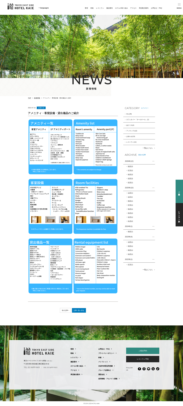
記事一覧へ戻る (79, 310)
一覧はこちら (148, 148)
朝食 (92, 8)
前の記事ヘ (65, 310)
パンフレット (103, 362)
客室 (86, 8)
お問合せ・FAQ (156, 8)
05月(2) (130, 213)
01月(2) (130, 221)
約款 (100, 357)
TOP (29, 98)
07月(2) (130, 170)
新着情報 (37, 98)
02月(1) (130, 182)
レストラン (100, 8)
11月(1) (130, 197)
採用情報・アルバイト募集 (107, 379)
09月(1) (130, 246)
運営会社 (101, 374)
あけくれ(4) (130, 125)
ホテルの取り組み (121, 8)
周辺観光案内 (143, 8)
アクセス (133, 8)
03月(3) (130, 178)
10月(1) (130, 242)
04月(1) (130, 254)
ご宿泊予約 (143, 351)
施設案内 (109, 8)
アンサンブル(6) (131, 131)
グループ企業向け (104, 370)
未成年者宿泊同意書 (105, 366)
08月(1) (130, 201)
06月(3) (130, 174)
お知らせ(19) (130, 136)
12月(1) (130, 193)
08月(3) (130, 166)
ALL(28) (129, 114)
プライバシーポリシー (106, 353)
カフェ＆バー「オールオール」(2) (137, 119)
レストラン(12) (131, 142)
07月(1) (130, 205)
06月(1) (130, 209)
